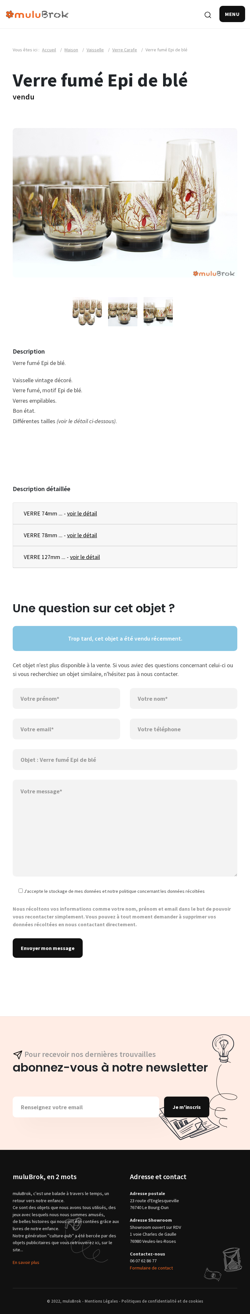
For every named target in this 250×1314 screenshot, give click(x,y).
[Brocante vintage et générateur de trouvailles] (37, 14)
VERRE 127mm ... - (62, 557)
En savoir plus (26, 1262)
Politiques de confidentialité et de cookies (162, 1301)
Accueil (49, 50)
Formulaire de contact (151, 1268)
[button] (232, 14)
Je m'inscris (187, 1107)
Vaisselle (95, 50)
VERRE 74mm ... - (60, 513)
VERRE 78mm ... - (60, 535)
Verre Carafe (124, 50)
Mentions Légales (101, 1301)
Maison (71, 50)
